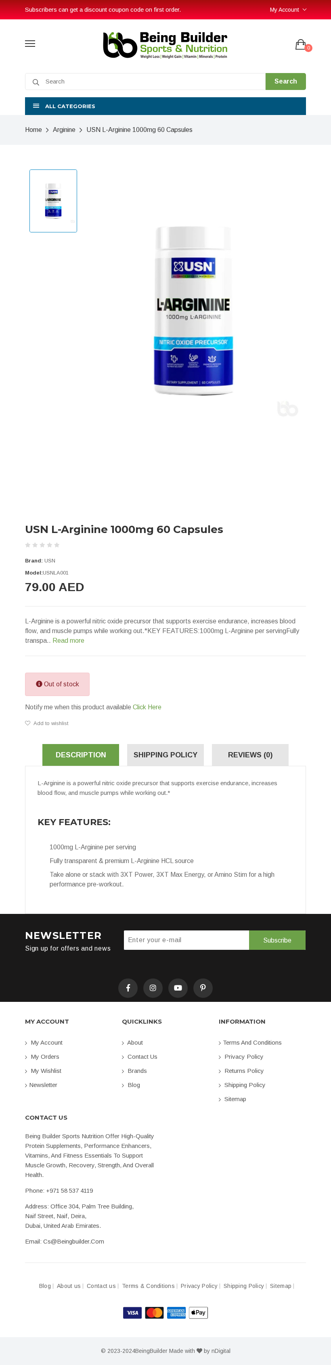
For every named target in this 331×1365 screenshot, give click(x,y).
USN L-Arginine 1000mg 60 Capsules (139, 129)
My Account (284, 9)
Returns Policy (243, 1070)
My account (46, 1042)
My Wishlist (45, 1070)
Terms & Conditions (148, 1286)
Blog (133, 1084)
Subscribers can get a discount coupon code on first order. (103, 9)
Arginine (64, 129)
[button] (165, 106)
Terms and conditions (252, 1042)
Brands (136, 1070)
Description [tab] (81, 755)
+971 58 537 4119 (69, 1190)
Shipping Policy (244, 1084)
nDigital (221, 1351)
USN (49, 561)
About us (69, 1286)
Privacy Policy (243, 1056)
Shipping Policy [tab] (165, 755)
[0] (300, 45)
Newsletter (43, 1084)
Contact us (141, 1056)
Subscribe (277, 940)
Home (33, 129)
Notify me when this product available (93, 707)
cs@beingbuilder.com (73, 1241)
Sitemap (234, 1098)
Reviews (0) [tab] (250, 755)
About (134, 1042)
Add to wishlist (50, 723)
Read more (68, 640)
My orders (44, 1056)
